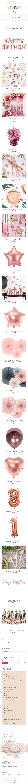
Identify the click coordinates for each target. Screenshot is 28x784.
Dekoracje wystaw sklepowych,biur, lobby (13, 681)
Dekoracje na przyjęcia (9, 678)
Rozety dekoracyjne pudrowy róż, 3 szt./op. (14, 361)
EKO (6, 695)
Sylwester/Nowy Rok (8, 717)
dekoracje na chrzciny (7, 739)
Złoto (7, 708)
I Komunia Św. (7, 685)
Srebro (7, 706)
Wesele (5, 721)
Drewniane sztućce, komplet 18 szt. (14, 571)
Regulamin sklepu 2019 (7, 750)
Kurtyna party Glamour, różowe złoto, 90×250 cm (14, 119)
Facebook (8, 3)
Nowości (6, 713)
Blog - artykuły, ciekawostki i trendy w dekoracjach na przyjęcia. (13, 775)
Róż (6, 704)
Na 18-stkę (6, 691)
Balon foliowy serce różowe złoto (14, 482)
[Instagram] (15, 782)
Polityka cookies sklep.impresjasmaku (11, 752)
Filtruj (4, 663)
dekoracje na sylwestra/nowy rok (9, 741)
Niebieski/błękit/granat (11, 700)
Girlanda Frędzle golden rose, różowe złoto (14, 631)
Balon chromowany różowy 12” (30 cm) (14, 452)
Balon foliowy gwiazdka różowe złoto (14, 331)
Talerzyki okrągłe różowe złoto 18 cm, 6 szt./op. (14, 209)
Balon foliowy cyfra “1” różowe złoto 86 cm (14, 541)
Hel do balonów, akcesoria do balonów (13, 683)
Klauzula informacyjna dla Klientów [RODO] (12, 751)
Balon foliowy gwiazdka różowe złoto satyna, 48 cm (14, 270)
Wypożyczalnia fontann (9, 723)
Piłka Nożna (8, 702)
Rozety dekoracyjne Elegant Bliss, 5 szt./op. (14, 391)
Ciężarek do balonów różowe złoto (14, 150)
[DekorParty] (14, 8)
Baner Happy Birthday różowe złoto (14, 601)
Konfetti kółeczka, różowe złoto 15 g (14, 89)
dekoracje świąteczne (7, 743)
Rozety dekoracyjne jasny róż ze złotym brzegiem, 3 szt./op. (14, 421)
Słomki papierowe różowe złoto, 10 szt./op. (14, 179)
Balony (5, 674)
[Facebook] (13, 782)
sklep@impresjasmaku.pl (15, 1)
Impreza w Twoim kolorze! (10, 687)
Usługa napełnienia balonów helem (12, 719)
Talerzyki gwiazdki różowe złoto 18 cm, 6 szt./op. (14, 239)
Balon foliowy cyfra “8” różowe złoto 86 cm (14, 511)
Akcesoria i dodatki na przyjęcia (11, 672)
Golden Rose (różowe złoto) (11, 697)
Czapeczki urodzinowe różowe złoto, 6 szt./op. (14, 301)
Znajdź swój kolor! (10, 710)
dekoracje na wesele (6, 740)
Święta (5, 715)
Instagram (13, 3)
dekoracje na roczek (6, 738)
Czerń (7, 693)
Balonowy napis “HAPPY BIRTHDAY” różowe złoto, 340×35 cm (14, 58)
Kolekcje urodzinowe (9, 689)
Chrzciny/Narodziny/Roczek (10, 676)
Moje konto (19, 3)
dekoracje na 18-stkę (7, 736)
